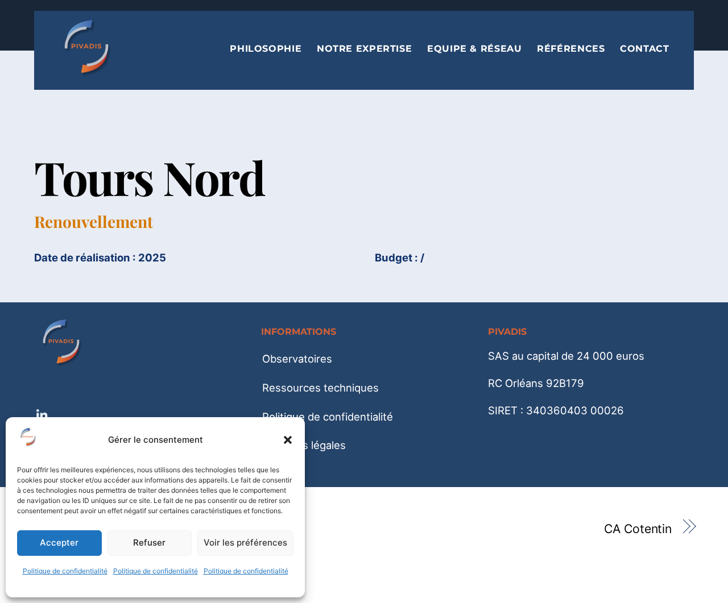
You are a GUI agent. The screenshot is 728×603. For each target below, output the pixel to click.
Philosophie (265, 49)
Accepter (59, 542)
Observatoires (297, 358)
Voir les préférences (245, 542)
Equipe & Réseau (474, 49)
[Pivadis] (88, 72)
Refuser (149, 542)
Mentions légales (304, 445)
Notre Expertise (364, 49)
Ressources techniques (320, 387)
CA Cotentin (638, 528)
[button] (287, 440)
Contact (644, 49)
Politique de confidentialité (65, 571)
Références (571, 49)
